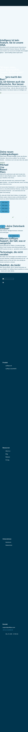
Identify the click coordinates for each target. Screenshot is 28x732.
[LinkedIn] (3, 282)
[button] (2, 217)
